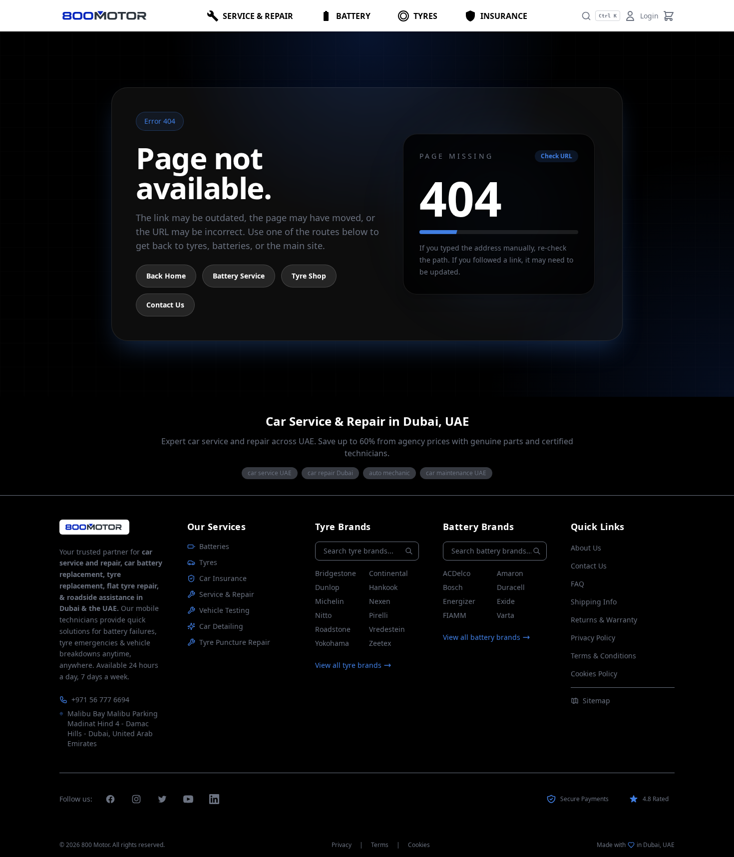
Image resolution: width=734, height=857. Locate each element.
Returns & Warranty (604, 619)
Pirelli (378, 615)
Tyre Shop (309, 276)
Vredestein (387, 629)
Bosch (453, 587)
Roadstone (333, 629)
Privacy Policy (593, 637)
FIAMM (454, 615)
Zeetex (380, 643)
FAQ (577, 583)
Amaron (510, 573)
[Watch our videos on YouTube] (188, 799)
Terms (379, 845)
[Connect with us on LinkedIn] (214, 799)
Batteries (214, 546)
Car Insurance (223, 578)
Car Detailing (221, 626)
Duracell (511, 587)
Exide (506, 601)
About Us (586, 548)
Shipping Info (594, 601)
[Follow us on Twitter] (162, 799)
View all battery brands (481, 637)
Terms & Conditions (603, 655)
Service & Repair (226, 594)
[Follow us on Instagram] (136, 799)
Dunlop (327, 587)
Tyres (208, 562)
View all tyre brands (348, 665)
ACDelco (456, 573)
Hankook (383, 587)
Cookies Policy (594, 673)
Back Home (166, 276)
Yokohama (332, 643)
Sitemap (596, 700)
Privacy (342, 845)
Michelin (329, 601)
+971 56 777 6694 (100, 699)
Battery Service (239, 276)
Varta (505, 615)
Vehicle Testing (224, 610)
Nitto (323, 615)
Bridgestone (335, 573)
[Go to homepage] (94, 527)
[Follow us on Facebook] (110, 799)
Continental (388, 573)
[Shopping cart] (669, 16)
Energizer (459, 601)
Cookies (419, 845)
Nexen (379, 601)
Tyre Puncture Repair (234, 642)
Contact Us (165, 304)
